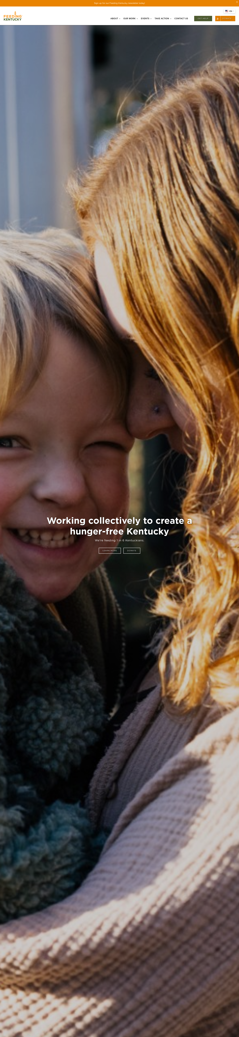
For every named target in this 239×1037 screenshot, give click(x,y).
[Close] (237, 2)
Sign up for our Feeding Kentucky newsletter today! (119, 3)
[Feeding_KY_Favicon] (13, 12)
